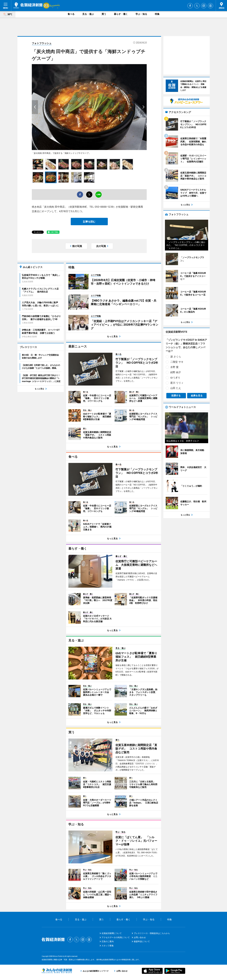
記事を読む (89, 221)
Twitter (197, 5)
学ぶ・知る (141, 13)
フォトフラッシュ (42, 43)
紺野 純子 (175, 372)
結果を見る (197, 395)
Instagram (203, 5)
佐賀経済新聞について (112, 933)
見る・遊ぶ (88, 13)
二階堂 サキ (176, 361)
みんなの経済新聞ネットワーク (57, 971)
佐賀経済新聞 (28, 5)
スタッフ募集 (108, 945)
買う (104, 13)
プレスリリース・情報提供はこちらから (152, 933)
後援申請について (142, 941)
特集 (157, 13)
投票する (176, 395)
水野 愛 (174, 367)
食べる (71, 13)
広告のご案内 (108, 941)
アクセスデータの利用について (116, 937)
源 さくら (175, 356)
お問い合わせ (140, 937)
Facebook (190, 5)
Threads (210, 5)
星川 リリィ (176, 382)
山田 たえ (175, 388)
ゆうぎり (175, 377)
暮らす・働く (121, 13)
